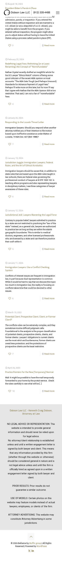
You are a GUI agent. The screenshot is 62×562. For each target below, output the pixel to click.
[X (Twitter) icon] (29, 550)
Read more (49, 45)
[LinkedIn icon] (32, 550)
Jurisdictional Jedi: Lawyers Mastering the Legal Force (31, 215)
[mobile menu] (57, 13)
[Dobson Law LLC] (27, 13)
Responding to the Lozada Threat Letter (24, 122)
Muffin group (35, 543)
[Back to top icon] (31, 536)
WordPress (42, 546)
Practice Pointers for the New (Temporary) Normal (29, 372)
